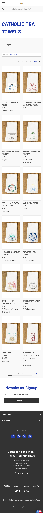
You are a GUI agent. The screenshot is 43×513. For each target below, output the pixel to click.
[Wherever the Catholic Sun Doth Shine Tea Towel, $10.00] (32, 333)
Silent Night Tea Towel (9, 354)
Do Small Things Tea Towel (10, 103)
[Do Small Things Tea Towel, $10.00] (11, 82)
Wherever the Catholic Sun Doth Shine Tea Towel (31, 355)
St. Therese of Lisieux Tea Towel (9, 302)
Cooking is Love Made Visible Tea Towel (32, 103)
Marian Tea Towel (30, 203)
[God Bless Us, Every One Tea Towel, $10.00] (11, 183)
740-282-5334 (22, 473)
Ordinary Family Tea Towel (31, 302)
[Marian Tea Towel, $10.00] (32, 183)
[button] (21, 45)
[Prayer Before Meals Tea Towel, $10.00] (11, 131)
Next (36, 61)
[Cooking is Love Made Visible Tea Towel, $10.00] (32, 82)
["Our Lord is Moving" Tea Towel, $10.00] (11, 232)
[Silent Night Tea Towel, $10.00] (11, 333)
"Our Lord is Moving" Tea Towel (11, 253)
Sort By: (5, 54)
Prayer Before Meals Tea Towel (11, 152)
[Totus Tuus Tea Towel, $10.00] (32, 232)
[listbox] (24, 54)
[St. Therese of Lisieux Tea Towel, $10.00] (11, 281)
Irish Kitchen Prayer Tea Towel (31, 152)
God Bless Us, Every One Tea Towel (10, 204)
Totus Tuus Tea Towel (29, 253)
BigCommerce (25, 507)
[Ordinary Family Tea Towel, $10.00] (32, 281)
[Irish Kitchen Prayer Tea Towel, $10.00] (32, 131)
